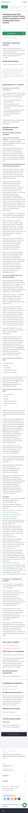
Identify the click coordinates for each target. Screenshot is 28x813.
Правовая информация (7, 788)
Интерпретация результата (9, 686)
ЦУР (16, 788)
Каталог (4, 6)
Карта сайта (5, 786)
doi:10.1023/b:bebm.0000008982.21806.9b (15, 574)
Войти (25, 2)
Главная (4, 751)
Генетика (15, 751)
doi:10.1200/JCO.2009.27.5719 (12, 563)
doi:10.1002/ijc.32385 (10, 548)
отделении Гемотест (17, 64)
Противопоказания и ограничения (11, 648)
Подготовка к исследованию (10, 645)
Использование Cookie (8, 790)
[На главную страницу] (5, 2)
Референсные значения (8, 689)
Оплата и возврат (14, 786)
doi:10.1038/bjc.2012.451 (11, 536)
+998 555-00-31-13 (7, 766)
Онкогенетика (5, 752)
